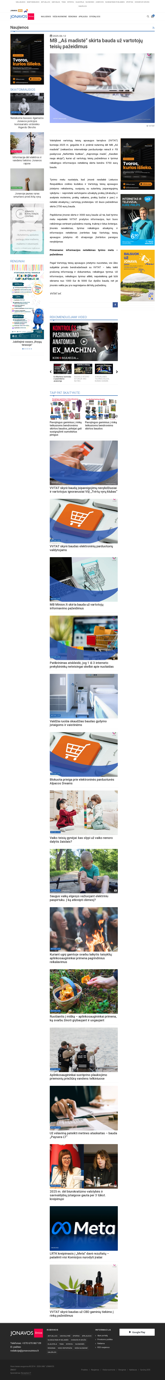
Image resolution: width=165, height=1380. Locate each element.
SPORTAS (76, 1336)
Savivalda (56, 2)
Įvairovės (100, 2)
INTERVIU (69, 1344)
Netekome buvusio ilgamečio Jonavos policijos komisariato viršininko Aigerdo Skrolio (27, 122)
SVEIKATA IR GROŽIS (78, 1340)
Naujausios (20, 2)
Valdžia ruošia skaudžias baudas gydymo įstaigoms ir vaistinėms (78, 723)
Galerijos (83, 6)
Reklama (101, 1343)
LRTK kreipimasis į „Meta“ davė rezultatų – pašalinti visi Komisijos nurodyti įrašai (79, 1255)
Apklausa (133, 1370)
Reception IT (26, 1373)
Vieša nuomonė (108, 1370)
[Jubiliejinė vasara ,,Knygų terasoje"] (24, 301)
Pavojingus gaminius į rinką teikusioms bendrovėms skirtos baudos (101, 425)
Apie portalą (102, 1335)
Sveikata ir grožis (142, 2)
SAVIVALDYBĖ (65, 1336)
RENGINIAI (51, 1348)
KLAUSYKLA (52, 1344)
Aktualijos (45, 2)
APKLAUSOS (87, 1336)
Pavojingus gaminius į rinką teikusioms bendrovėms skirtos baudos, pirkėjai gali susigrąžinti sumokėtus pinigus (66, 428)
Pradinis (84, 1370)
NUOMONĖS (79, 1344)
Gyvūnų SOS (145, 1370)
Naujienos (95, 1370)
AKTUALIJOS (52, 1336)
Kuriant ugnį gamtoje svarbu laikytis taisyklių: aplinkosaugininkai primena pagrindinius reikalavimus (81, 958)
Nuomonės (90, 2)
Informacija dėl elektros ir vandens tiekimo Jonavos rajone (27, 160)
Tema (63, 2)
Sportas (129, 2)
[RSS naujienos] (153, 27)
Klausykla (80, 2)
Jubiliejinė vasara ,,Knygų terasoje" (27, 343)
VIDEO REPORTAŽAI (65, 1348)
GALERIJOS (52, 1352)
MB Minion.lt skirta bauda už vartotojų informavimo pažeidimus (76, 606)
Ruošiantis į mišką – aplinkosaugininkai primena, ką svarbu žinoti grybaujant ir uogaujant (83, 1018)
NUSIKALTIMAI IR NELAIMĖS (58, 1340)
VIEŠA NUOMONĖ (81, 1348)
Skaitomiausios (33, 2)
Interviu (70, 2)
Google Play (138, 1332)
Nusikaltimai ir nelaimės (115, 2)
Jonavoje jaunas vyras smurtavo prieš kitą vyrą (27, 195)
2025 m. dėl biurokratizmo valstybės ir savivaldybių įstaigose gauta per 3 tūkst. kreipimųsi (78, 1195)
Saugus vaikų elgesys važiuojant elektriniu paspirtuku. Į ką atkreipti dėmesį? (79, 898)
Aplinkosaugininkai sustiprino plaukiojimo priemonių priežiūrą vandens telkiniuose (78, 1077)
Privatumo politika (105, 1339)
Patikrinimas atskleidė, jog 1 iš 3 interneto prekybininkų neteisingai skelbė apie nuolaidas (82, 664)
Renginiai (122, 1370)
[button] (22, 348)
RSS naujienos (103, 1347)
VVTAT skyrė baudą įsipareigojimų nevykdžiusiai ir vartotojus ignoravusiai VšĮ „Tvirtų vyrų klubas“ (83, 490)
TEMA (61, 1344)
